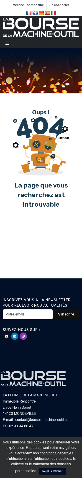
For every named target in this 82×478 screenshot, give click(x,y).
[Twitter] (6, 336)
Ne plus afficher (52, 471)
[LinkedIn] (14, 336)
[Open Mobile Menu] (7, 43)
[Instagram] (23, 336)
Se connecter (59, 5)
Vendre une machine (28, 5)
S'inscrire (66, 314)
